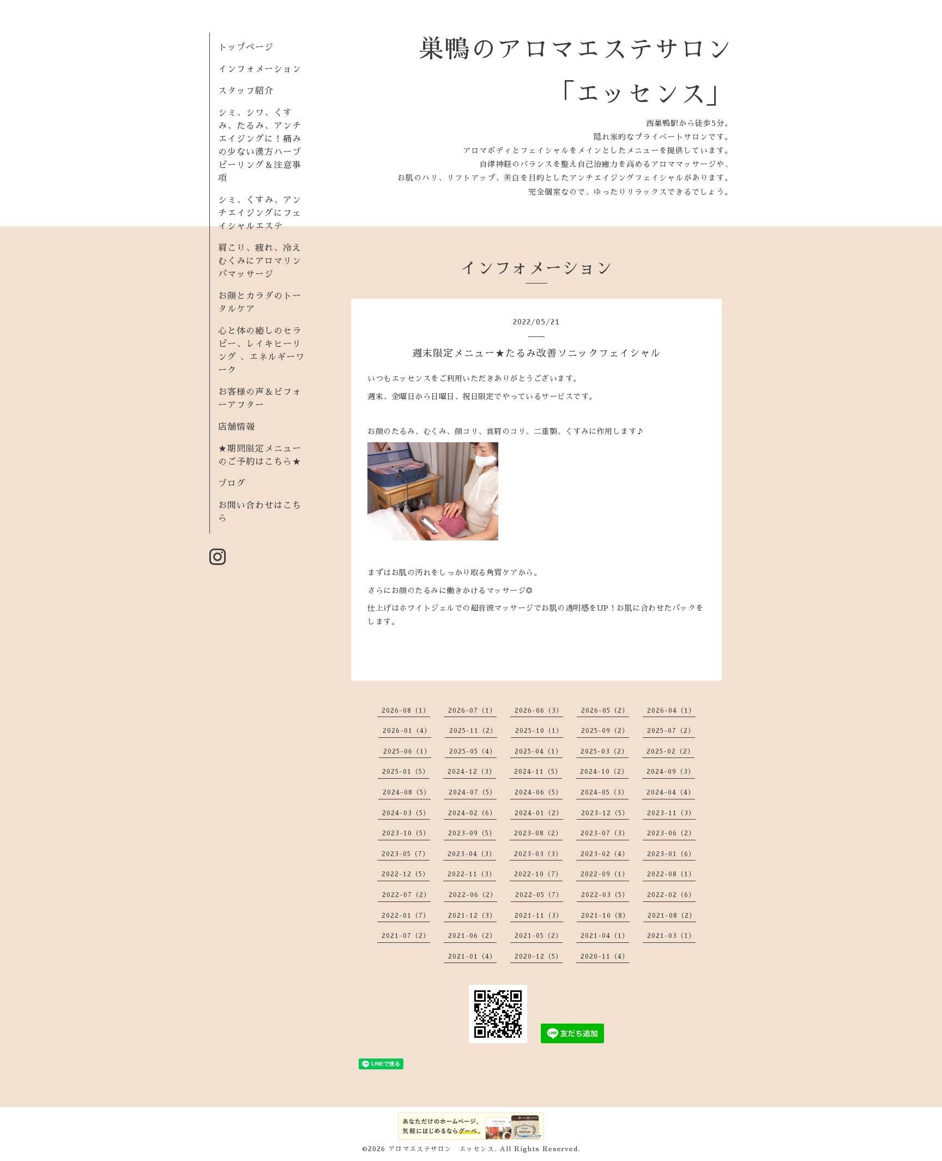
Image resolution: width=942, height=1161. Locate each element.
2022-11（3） (472, 874)
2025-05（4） (473, 751)
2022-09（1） (605, 874)
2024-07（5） (473, 792)
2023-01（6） (671, 854)
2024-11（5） (538, 771)
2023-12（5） (605, 813)
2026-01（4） (407, 730)
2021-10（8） (605, 915)
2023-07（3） (605, 833)
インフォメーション (259, 69)
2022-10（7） (538, 874)
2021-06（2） (472, 936)
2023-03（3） (538, 854)
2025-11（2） (473, 730)
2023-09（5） (472, 833)
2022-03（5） (605, 895)
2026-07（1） (472, 710)
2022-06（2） (473, 895)
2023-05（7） (406, 854)
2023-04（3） (472, 854)
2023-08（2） (538, 833)
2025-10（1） (539, 730)
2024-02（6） (472, 813)
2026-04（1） (671, 710)
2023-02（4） (605, 854)
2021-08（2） (672, 915)
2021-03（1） (671, 936)
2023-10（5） (406, 833)
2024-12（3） (472, 771)
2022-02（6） (671, 895)
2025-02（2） (671, 751)
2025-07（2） (671, 730)
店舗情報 (236, 427)
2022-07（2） (406, 895)
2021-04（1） (605, 936)
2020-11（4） (605, 956)
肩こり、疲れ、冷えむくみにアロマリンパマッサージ (259, 261)
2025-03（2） (605, 751)
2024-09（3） (671, 771)
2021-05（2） (539, 936)
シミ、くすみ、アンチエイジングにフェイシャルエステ (259, 213)
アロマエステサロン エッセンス (441, 1149)
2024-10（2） (604, 771)
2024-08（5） (407, 792)
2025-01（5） (406, 771)
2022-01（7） (406, 915)
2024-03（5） (406, 813)
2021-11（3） (539, 915)
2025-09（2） (605, 730)
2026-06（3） (539, 710)
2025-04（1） (539, 751)
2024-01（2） (539, 813)
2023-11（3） (671, 813)
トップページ (246, 47)
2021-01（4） (472, 956)
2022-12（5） (406, 874)
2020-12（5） (539, 956)
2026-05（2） (605, 710)
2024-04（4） (671, 792)
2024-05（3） (605, 792)
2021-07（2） (406, 936)
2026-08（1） (406, 710)
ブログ (232, 483)
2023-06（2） (671, 833)
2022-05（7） (539, 895)
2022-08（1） (671, 874)
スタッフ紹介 (246, 91)
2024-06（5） (539, 792)
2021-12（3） (472, 915)
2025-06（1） (407, 751)
